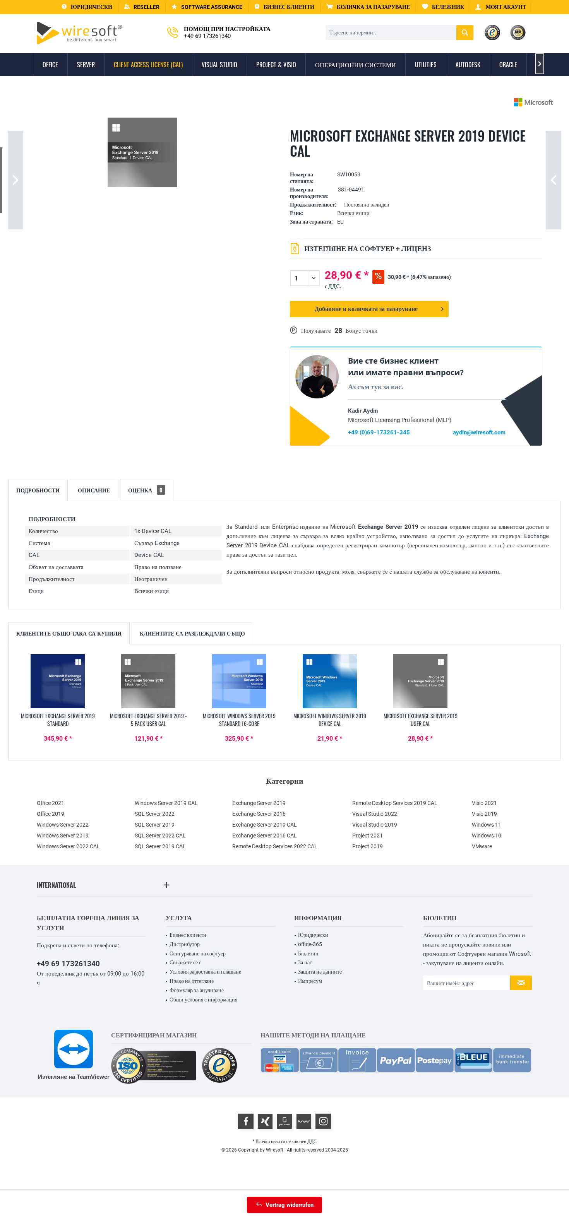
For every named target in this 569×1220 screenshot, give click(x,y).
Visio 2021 (484, 803)
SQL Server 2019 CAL (160, 846)
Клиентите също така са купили (69, 633)
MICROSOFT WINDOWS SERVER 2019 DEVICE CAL (329, 720)
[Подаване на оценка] (416, 163)
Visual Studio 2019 (374, 825)
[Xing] (265, 1121)
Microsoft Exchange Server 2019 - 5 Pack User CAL (148, 720)
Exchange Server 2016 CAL (264, 835)
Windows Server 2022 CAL (68, 846)
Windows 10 (486, 835)
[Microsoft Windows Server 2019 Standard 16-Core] (239, 681)
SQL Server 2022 (155, 814)
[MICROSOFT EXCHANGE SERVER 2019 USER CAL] (420, 681)
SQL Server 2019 (155, 825)
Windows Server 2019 (63, 835)
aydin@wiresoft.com (479, 432)
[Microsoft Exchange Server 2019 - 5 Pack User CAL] (148, 681)
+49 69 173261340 (68, 963)
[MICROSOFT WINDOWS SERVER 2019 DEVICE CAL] (329, 681)
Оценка (145, 490)
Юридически (313, 935)
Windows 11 (486, 825)
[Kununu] (304, 1121)
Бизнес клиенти (188, 935)
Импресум (310, 981)
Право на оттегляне (192, 981)
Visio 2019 (484, 814)
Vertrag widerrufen (290, 1204)
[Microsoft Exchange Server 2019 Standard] (57, 681)
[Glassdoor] (284, 1121)
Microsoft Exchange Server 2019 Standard (58, 720)
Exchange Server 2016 (259, 814)
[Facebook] (246, 1121)
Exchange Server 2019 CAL (264, 825)
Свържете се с (185, 962)
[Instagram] (323, 1121)
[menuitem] (368, 7)
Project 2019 (367, 846)
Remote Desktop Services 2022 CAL (274, 846)
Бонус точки (361, 330)
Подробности (38, 490)
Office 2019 (50, 814)
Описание (94, 490)
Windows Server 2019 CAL (166, 803)
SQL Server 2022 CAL (160, 835)
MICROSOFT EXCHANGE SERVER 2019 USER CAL (421, 720)
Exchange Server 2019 (259, 803)
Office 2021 (50, 803)
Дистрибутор (185, 944)
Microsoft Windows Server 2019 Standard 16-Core (239, 720)
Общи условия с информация (203, 999)
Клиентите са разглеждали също (192, 633)
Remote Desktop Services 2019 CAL (394, 803)
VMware (482, 846)
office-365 (310, 944)
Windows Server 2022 (63, 825)
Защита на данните (320, 972)
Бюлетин (308, 953)
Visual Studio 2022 (374, 814)
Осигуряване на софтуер (198, 953)
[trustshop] (219, 1066)
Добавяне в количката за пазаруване (366, 309)
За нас (305, 962)
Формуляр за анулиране (197, 990)
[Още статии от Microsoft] (533, 102)
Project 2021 (367, 835)
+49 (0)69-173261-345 (379, 432)
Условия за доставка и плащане (205, 972)
